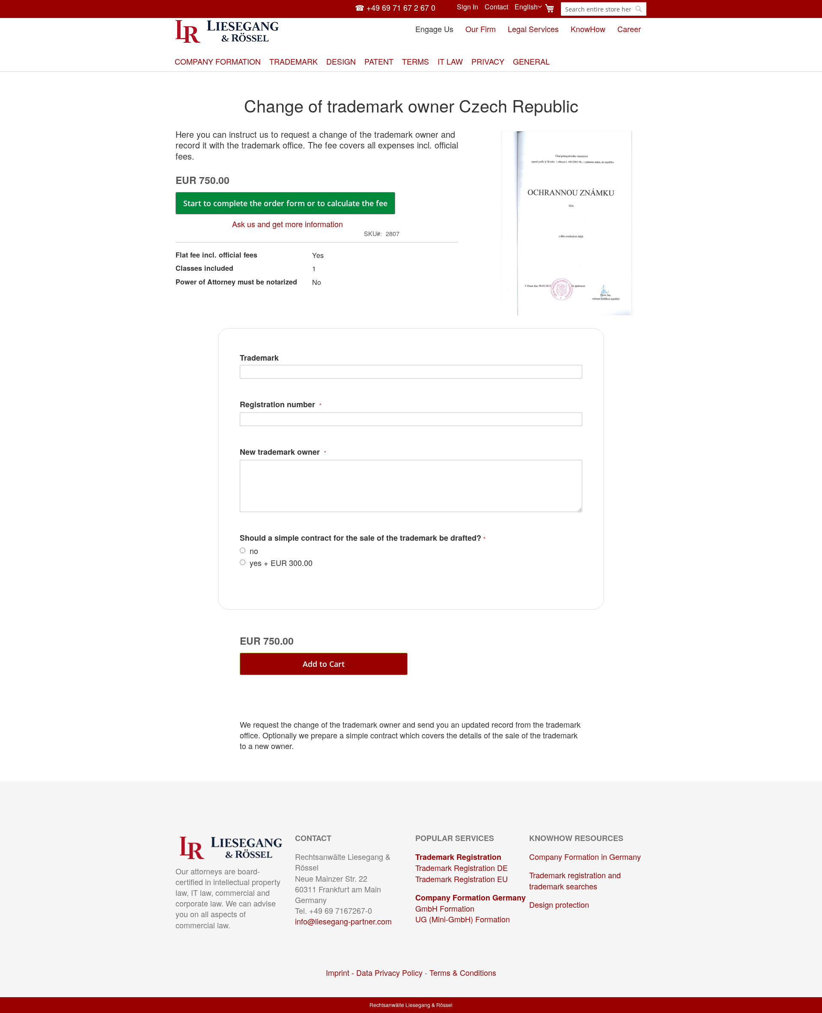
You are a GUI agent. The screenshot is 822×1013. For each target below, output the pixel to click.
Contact (496, 7)
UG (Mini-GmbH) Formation (462, 918)
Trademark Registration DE (461, 867)
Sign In (467, 7)
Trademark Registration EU (461, 878)
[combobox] (603, 9)
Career (629, 28)
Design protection (559, 904)
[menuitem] (217, 61)
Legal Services (533, 28)
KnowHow (588, 28)
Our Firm (480, 28)
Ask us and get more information (287, 223)
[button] (528, 7)
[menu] (411, 61)
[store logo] (227, 31)
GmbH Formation (444, 908)
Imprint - (341, 972)
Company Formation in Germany (585, 856)
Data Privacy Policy (389, 972)
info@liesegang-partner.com (343, 921)
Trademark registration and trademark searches (575, 880)
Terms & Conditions (462, 972)
